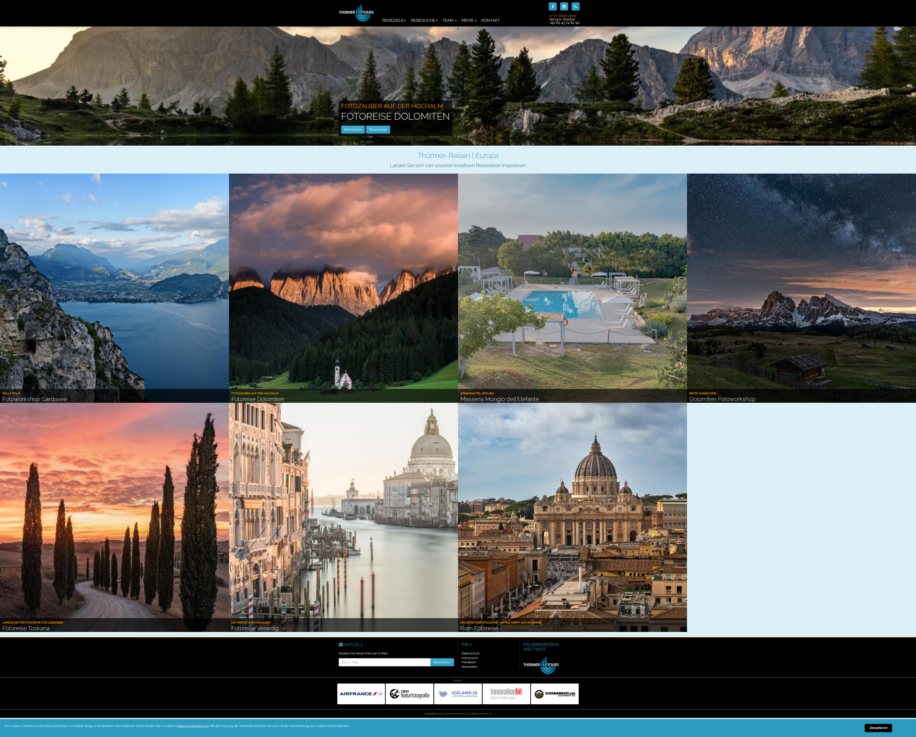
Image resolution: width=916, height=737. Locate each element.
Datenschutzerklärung (193, 726)
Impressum (470, 658)
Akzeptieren (878, 728)
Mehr (468, 20)
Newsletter (470, 666)
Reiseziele (393, 20)
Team (448, 20)
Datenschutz (470, 653)
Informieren (353, 130)
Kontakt (490, 20)
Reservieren (378, 130)
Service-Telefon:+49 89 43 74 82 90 (564, 19)
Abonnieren (442, 662)
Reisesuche (423, 20)
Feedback (469, 662)
